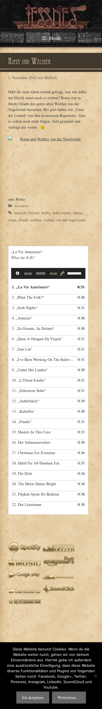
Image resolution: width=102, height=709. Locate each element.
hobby (46, 212)
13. (23, 411)
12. (25, 400)
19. (22, 473)
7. (22, 349)
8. (43, 359)
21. (35, 494)
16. (31, 442)
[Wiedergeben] (18, 274)
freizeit (33, 212)
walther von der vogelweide (65, 219)
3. (25, 307)
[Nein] (95, 675)
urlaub (23, 219)
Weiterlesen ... (69, 697)
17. (33, 452)
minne (77, 212)
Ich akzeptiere (33, 697)
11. (29, 390)
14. (22, 421)
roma (12, 219)
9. (30, 369)
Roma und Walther (29, 62)
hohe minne (62, 212)
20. (34, 483)
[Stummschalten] (62, 273)
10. (29, 380)
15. (31, 432)
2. (28, 297)
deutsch (20, 212)
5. (33, 328)
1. (31, 287)
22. (26, 504)
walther (35, 219)
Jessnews (21, 205)
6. (37, 338)
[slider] (75, 273)
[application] (48, 273)
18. (35, 463)
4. (22, 318)
